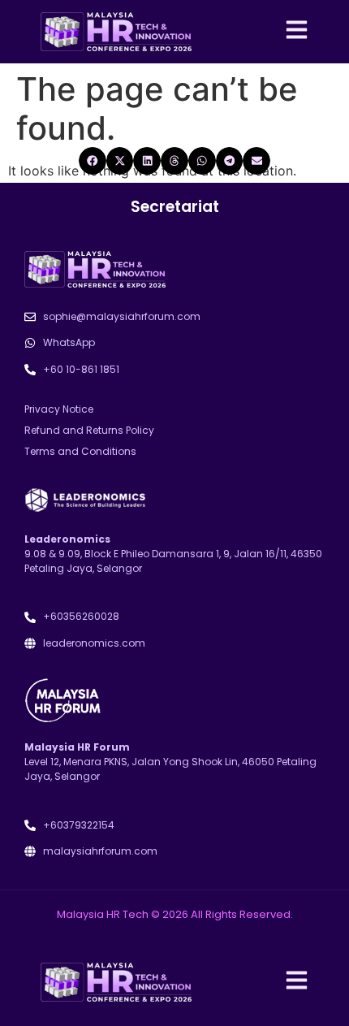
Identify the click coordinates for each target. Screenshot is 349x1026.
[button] (92, 161)
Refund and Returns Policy (89, 430)
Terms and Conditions (80, 451)
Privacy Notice (58, 409)
